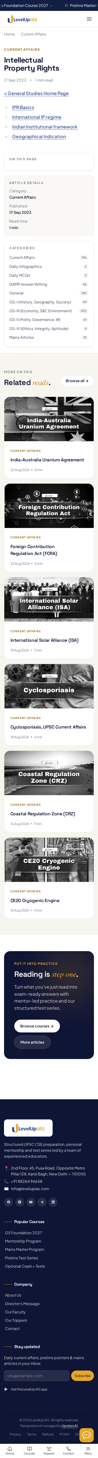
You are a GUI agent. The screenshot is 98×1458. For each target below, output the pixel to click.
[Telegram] (41, 1202)
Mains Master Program (24, 1249)
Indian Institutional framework (45, 126)
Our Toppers (15, 1320)
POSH (64, 1434)
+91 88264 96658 (26, 1181)
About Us (12, 1295)
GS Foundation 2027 (23, 1232)
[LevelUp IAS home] (22, 19)
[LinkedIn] (53, 1202)
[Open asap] (86, 1435)
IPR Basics (23, 107)
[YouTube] (30, 1202)
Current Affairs (33, 34)
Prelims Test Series (21, 1257)
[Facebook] (8, 1202)
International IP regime (36, 117)
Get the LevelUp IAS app (29, 1389)
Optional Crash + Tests (24, 1266)
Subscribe (82, 1376)
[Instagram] (19, 1202)
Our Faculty (15, 1311)
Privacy (15, 1434)
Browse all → (77, 380)
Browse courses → (37, 1025)
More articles (32, 1042)
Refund (48, 1434)
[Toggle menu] (89, 19)
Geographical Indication (39, 136)
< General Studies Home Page (36, 93)
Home (9, 34)
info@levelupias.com (30, 1188)
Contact (12, 1328)
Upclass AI (70, 1426)
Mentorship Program (22, 1240)
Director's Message (22, 1303)
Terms (31, 1434)
